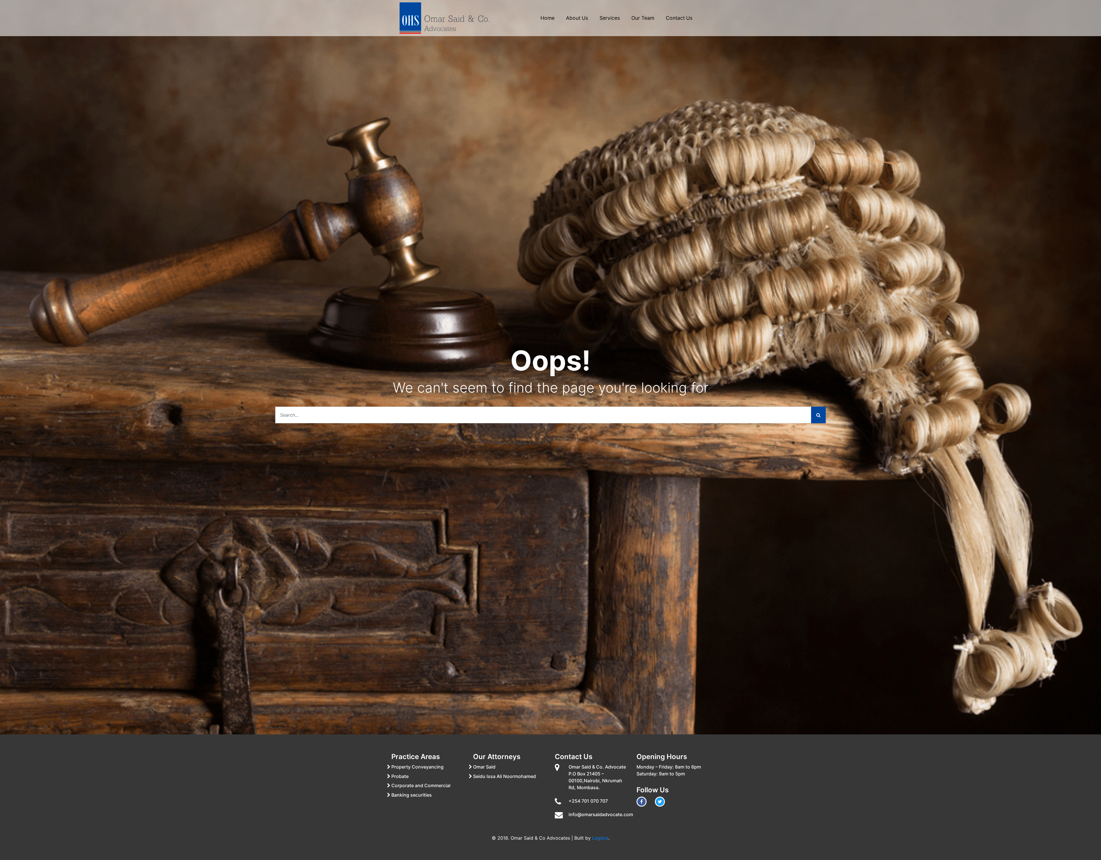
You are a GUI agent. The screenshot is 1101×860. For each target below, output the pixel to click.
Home (547, 18)
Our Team (642, 18)
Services (610, 18)
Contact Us (679, 18)
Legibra (600, 838)
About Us (577, 18)
